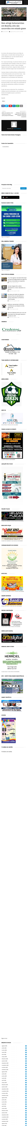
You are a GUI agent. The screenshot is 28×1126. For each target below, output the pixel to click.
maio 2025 (14, 1078)
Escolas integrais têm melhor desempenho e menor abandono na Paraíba (16, 287)
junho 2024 (14, 1101)
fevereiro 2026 (14, 1058)
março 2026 (14, 1056)
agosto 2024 (14, 1097)
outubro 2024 (14, 1093)
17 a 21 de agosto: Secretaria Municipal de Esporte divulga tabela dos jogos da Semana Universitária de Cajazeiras (17, 279)
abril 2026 (14, 1054)
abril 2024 (14, 1106)
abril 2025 (14, 1080)
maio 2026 (14, 1052)
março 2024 (14, 1108)
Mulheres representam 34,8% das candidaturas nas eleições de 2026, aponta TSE (16, 306)
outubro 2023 (14, 1119)
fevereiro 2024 (14, 1110)
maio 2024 (14, 1104)
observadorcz (5, 31)
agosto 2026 (14, 1045)
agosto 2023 (14, 1123)
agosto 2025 (14, 1071)
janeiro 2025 (14, 1086)
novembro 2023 (14, 1117)
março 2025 (14, 1082)
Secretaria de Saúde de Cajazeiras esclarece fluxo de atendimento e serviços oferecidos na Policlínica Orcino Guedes (16, 297)
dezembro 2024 (14, 1089)
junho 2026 (14, 1050)
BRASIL (9, 18)
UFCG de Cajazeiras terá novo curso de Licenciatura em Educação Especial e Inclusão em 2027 (17, 314)
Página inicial (5, 18)
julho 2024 (14, 1099)
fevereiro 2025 (14, 1084)
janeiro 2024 (14, 1112)
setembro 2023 (14, 1121)
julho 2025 (14, 1073)
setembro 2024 (14, 1095)
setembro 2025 (14, 1069)
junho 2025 (14, 1076)
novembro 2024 (14, 1091)
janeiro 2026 (14, 1061)
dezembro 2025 (14, 1063)
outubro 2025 (14, 1067)
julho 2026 (14, 1048)
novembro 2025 (14, 1065)
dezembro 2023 (14, 1114)
